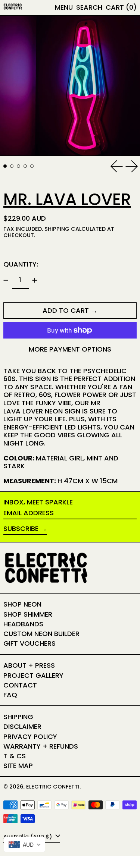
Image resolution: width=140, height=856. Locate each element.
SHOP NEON (22, 604)
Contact (20, 685)
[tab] (5, 166)
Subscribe (20, 528)
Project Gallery (33, 675)
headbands (23, 624)
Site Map (18, 765)
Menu (64, 7)
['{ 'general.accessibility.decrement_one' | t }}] (6, 280)
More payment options (70, 349)
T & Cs (14, 756)
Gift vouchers (29, 643)
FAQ (10, 694)
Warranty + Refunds (40, 746)
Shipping (56, 229)
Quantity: (20, 264)
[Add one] (35, 280)
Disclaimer (22, 726)
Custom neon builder (41, 633)
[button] (89, 7)
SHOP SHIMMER (27, 614)
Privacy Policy (30, 736)
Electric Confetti (53, 786)
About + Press (29, 665)
